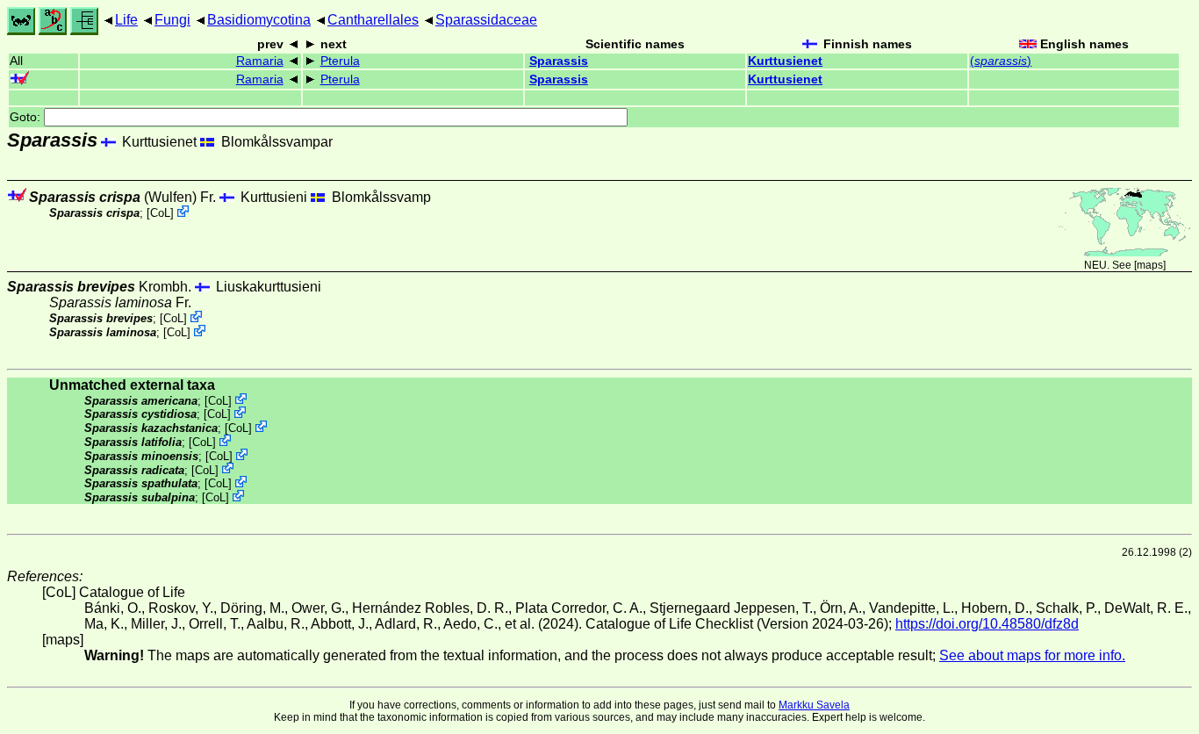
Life (126, 19)
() (1000, 61)
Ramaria (260, 61)
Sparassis (558, 61)
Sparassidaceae (486, 19)
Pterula (340, 61)
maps (1150, 265)
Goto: (27, 117)
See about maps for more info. (1032, 655)
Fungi (172, 19)
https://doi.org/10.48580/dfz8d (987, 623)
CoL (160, 212)
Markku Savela (814, 705)
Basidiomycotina (259, 19)
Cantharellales (373, 19)
